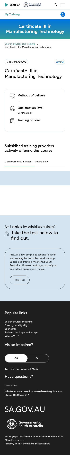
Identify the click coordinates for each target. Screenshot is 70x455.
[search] (56, 4)
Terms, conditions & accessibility (32, 443)
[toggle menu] (62, 5)
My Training (12, 14)
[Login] (63, 14)
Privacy (9, 443)
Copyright (12, 436)
